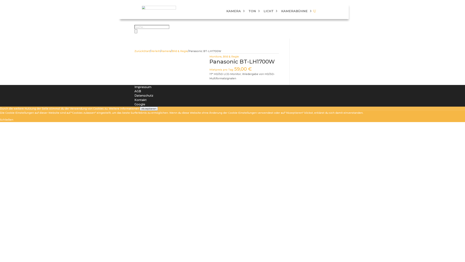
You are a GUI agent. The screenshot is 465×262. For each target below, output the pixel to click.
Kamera (233, 11)
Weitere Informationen (124, 108)
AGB (137, 91)
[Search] (135, 31)
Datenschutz (143, 95)
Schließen (6, 119)
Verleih (155, 51)
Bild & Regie (180, 51)
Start (147, 51)
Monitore (215, 56)
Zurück (139, 51)
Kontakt (140, 100)
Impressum (142, 87)
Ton (252, 11)
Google (139, 104)
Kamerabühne (294, 11)
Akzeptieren (148, 108)
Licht (269, 11)
